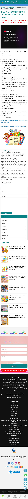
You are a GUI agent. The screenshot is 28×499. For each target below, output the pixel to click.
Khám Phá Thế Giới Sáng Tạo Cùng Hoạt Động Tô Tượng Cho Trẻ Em (17, 317)
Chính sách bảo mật (14, 418)
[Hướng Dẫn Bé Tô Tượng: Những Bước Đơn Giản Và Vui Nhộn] (4, 308)
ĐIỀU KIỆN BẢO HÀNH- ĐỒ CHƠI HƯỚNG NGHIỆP (13, 164)
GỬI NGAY (14, 366)
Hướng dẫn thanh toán (14, 440)
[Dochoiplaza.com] (2, 2)
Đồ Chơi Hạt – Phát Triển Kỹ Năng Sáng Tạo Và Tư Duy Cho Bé (17, 287)
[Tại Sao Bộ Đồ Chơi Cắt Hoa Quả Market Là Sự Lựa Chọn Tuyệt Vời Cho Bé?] (4, 249)
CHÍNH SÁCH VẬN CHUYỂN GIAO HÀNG (11, 152)
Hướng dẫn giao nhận (14, 442)
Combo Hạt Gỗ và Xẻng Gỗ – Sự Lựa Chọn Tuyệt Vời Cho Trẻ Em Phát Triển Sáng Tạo (17, 278)
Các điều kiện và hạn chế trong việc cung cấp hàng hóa (14, 425)
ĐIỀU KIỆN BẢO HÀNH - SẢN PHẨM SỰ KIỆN (12, 169)
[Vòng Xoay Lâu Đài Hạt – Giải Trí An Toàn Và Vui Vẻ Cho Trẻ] (4, 269)
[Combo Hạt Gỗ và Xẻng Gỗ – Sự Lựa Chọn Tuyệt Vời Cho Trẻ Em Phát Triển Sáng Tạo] (4, 279)
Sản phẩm (12, 2)
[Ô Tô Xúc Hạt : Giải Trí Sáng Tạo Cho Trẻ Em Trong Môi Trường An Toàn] (4, 259)
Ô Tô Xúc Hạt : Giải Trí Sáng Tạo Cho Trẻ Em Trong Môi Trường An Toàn (17, 258)
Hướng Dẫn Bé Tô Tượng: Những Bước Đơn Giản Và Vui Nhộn (16, 307)
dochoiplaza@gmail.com (15, 397)
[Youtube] (19, 463)
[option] (5, 332)
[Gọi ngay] (25, 479)
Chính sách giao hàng (14, 429)
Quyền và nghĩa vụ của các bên (14, 433)
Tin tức (16, 2)
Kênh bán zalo (14, 411)
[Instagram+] (16, 463)
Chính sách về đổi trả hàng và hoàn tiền (14, 431)
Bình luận (3, 196)
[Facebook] (9, 463)
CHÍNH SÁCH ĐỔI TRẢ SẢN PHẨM (9, 160)
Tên (2, 186)
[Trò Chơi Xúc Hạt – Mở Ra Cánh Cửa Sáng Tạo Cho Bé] (4, 298)
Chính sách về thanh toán (14, 427)
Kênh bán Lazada (14, 405)
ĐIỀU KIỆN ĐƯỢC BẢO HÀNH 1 (9, 158)
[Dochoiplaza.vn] (5, 332)
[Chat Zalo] (25, 488)
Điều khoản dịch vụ (14, 444)
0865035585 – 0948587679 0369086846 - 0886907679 (15, 394)
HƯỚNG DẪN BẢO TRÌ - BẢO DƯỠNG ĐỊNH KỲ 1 (13, 155)
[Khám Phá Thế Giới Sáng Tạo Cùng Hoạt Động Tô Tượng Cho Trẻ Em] (4, 320)
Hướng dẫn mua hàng (14, 438)
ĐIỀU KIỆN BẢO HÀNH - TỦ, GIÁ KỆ (9, 163)
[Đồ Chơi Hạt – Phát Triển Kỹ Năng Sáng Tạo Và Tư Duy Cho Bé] (4, 288)
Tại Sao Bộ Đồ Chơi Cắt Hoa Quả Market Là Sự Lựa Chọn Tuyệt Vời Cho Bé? (17, 248)
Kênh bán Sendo (14, 407)
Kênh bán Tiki (14, 409)
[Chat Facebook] (25, 483)
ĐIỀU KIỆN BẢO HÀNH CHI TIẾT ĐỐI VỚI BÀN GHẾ (13, 161)
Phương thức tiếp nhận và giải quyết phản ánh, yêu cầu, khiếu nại (14, 421)
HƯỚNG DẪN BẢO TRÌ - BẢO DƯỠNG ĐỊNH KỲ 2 (13, 154)
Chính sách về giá (14, 423)
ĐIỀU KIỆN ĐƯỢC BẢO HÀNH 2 (9, 157)
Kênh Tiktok (14, 413)
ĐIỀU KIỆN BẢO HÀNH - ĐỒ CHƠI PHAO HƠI (12, 173)
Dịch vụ (20, 2)
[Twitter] (12, 463)
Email (2, 191)
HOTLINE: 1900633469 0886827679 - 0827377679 (14, 370)
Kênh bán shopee (14, 403)
